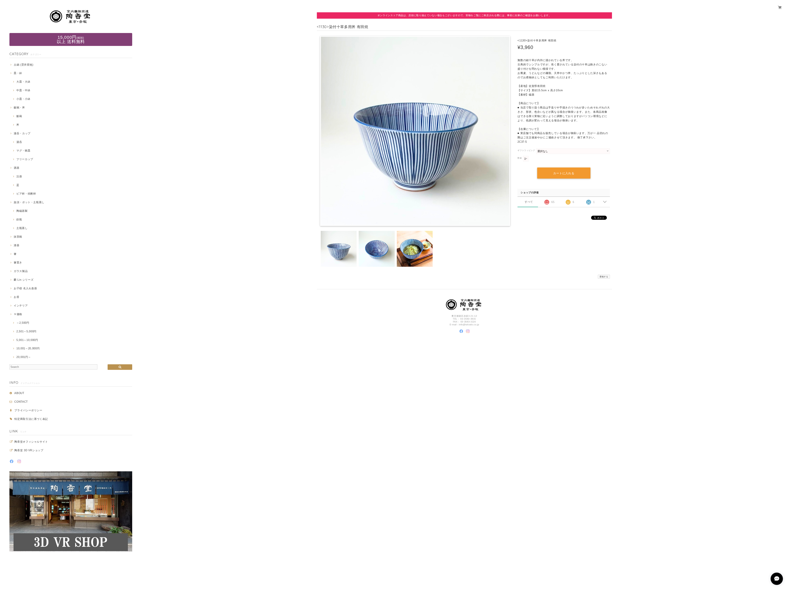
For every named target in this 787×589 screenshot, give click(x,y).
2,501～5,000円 (26, 331)
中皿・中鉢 (23, 90)
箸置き (18, 262)
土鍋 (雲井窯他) (23, 64)
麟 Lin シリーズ (23, 279)
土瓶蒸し (21, 228)
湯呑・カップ (22, 133)
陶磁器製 (21, 210)
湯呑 (19, 142)
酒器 (16, 167)
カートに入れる (563, 173)
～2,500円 (22, 322)
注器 (19, 176)
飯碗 (19, 116)
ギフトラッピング (526, 150)
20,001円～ (23, 357)
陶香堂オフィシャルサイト (31, 441)
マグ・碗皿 (23, 150)
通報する (603, 277)
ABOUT (19, 393)
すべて (529, 202)
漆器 (16, 245)
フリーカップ (24, 159)
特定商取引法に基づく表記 (31, 418)
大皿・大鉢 (23, 81)
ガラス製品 (21, 271)
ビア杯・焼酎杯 (26, 193)
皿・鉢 (18, 73)
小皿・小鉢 (23, 98)
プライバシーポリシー (28, 410)
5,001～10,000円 (27, 340)
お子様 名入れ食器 (25, 288)
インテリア (21, 305)
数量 (519, 158)
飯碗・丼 (19, 107)
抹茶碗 (18, 236)
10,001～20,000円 (28, 348)
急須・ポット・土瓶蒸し (29, 202)
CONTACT (21, 401)
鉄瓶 (19, 219)
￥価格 (18, 314)
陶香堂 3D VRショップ (28, 450)
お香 (16, 296)
